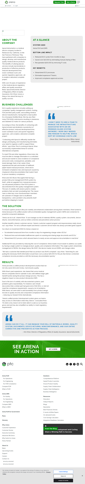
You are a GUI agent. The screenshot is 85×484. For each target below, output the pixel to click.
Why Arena (5, 425)
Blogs (45, 404)
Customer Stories (7, 430)
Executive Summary (8, 433)
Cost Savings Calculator (50, 417)
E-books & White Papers (51, 412)
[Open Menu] (78, 2)
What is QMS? (6, 407)
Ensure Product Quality (50, 384)
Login (16, 5)
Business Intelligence (50, 392)
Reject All (63, 476)
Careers (4, 456)
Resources (46, 396)
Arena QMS (5, 394)
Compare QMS (6, 404)
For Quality (6, 396)
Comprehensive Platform (51, 378)
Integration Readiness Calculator (53, 420)
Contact (8, 5)
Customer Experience (9, 427)
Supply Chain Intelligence (51, 389)
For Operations (7, 378)
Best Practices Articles (50, 409)
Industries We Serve (8, 435)
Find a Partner (6, 441)
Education (46, 399)
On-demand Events (49, 415)
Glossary (5, 420)
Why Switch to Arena (8, 438)
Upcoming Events (7, 451)
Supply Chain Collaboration (52, 386)
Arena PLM (5, 376)
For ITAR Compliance (9, 384)
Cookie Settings (63, 471)
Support (4, 453)
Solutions (46, 376)
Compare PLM (6, 386)
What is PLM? (6, 389)
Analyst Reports (48, 402)
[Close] (82, 476)
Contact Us (5, 459)
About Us (5, 445)
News (4, 448)
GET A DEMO (53, 349)
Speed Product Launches (51, 381)
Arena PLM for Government (11, 412)
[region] (42, 476)
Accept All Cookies (63, 480)
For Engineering (8, 381)
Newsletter (46, 407)
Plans (4, 416)
